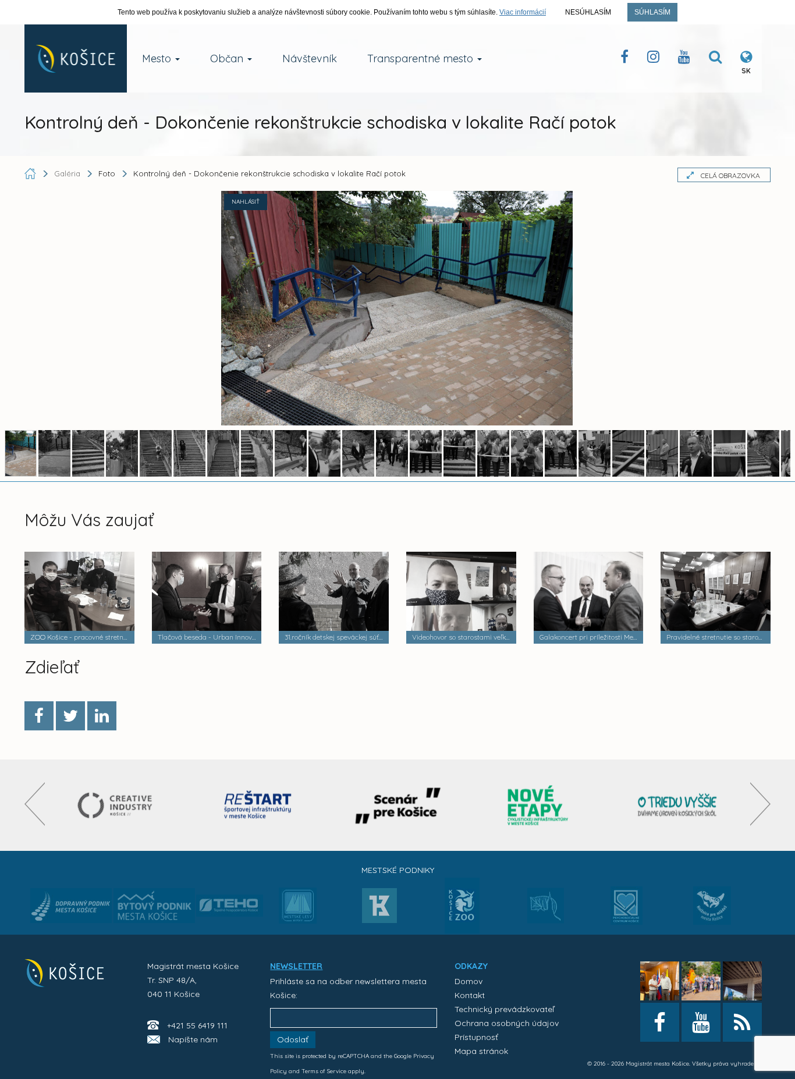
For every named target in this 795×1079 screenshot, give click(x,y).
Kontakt (470, 995)
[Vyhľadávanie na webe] (715, 59)
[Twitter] (70, 715)
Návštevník (309, 58)
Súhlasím (652, 12)
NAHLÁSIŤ (246, 201)
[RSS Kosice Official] (742, 1022)
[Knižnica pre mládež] (712, 912)
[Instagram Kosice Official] (653, 59)
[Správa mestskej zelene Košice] (545, 909)
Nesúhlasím (588, 12)
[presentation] (34, 804)
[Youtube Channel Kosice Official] (684, 59)
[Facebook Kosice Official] (624, 59)
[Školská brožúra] (677, 805)
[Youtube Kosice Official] (701, 1022)
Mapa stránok (481, 1051)
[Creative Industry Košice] (118, 805)
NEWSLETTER (296, 966)
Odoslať (292, 1039)
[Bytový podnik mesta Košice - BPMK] (154, 909)
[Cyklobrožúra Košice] (537, 805)
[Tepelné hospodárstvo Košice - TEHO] (229, 896)
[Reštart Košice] (257, 805)
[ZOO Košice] (462, 930)
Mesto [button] (158, 58)
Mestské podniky (397, 870)
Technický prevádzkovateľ (504, 1009)
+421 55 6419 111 (197, 1025)
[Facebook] (39, 715)
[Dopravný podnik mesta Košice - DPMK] (71, 909)
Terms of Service (323, 1071)
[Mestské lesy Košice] (298, 910)
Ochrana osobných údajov (507, 1023)
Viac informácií (522, 12)
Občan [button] (228, 58)
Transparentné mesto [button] (421, 58)
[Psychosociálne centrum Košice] (627, 912)
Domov (468, 981)
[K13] (379, 909)
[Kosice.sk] (75, 58)
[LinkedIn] (101, 715)
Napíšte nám (193, 1039)
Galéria (68, 173)
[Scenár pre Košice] (397, 805)
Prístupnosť (476, 1037)
